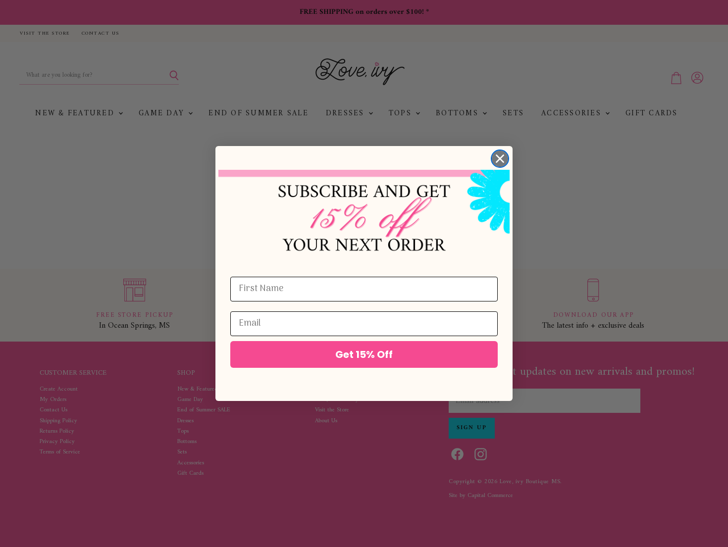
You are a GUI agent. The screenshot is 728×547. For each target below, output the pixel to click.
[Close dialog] (500, 158)
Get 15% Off (364, 354)
